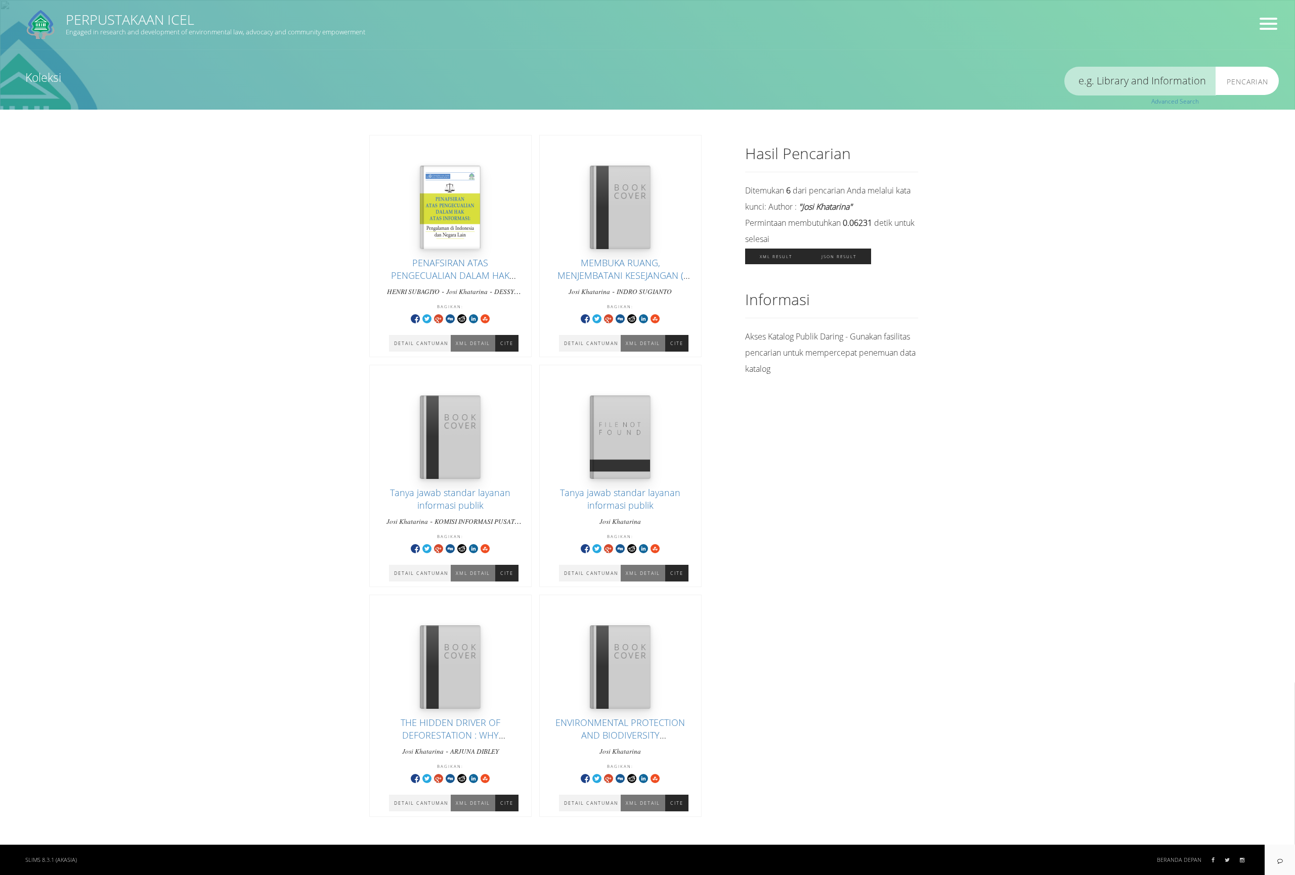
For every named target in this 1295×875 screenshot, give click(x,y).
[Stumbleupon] (485, 318)
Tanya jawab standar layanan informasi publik (450, 499)
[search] (1140, 81)
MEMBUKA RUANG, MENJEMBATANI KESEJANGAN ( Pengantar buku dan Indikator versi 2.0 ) (620, 282)
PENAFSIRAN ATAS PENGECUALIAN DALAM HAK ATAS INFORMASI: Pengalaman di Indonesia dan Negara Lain (450, 282)
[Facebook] (415, 318)
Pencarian (1247, 81)
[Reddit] (461, 318)
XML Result (776, 256)
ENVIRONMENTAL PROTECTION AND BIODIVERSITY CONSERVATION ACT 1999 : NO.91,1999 (620, 741)
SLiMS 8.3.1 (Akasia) (51, 859)
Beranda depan (1179, 859)
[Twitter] (426, 318)
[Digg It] (450, 318)
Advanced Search (1175, 101)
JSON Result (839, 256)
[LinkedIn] (473, 318)
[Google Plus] (438, 318)
